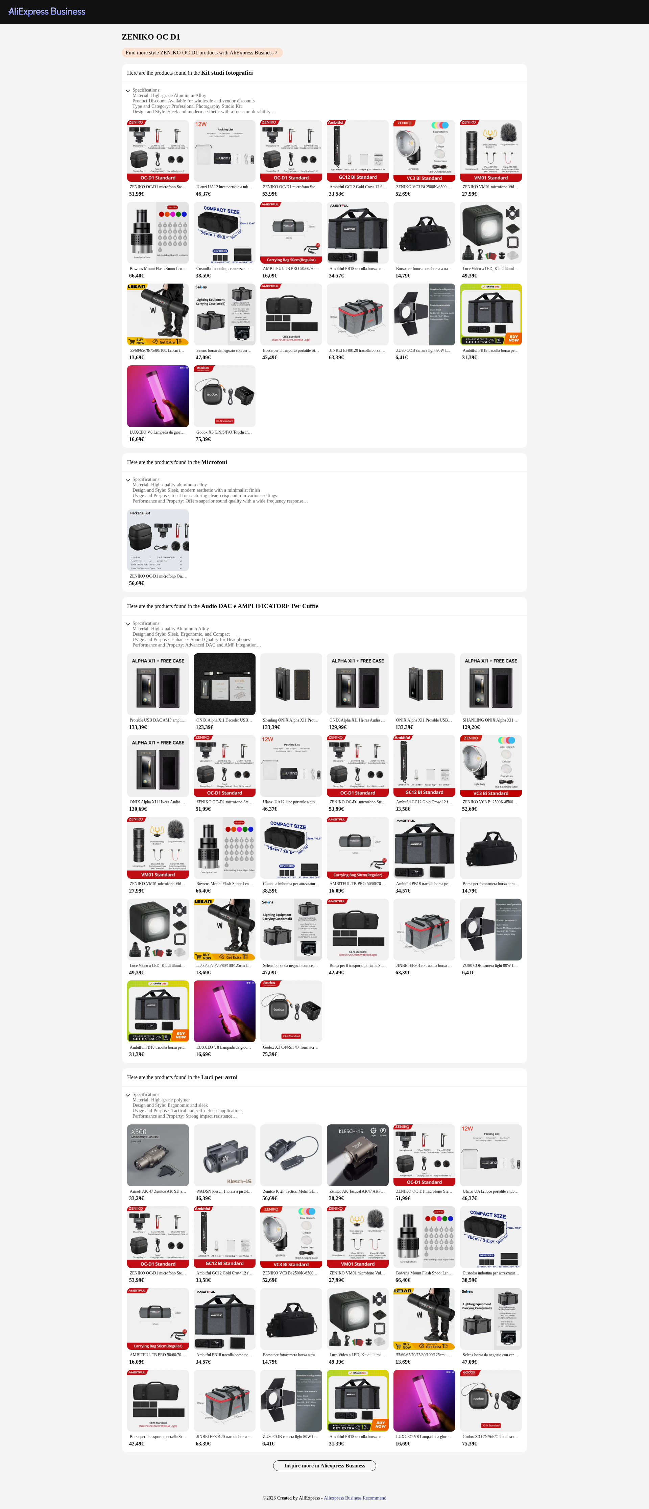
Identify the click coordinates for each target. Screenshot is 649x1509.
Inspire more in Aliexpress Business (324, 1465)
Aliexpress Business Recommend (355, 1498)
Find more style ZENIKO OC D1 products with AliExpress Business (199, 52)
